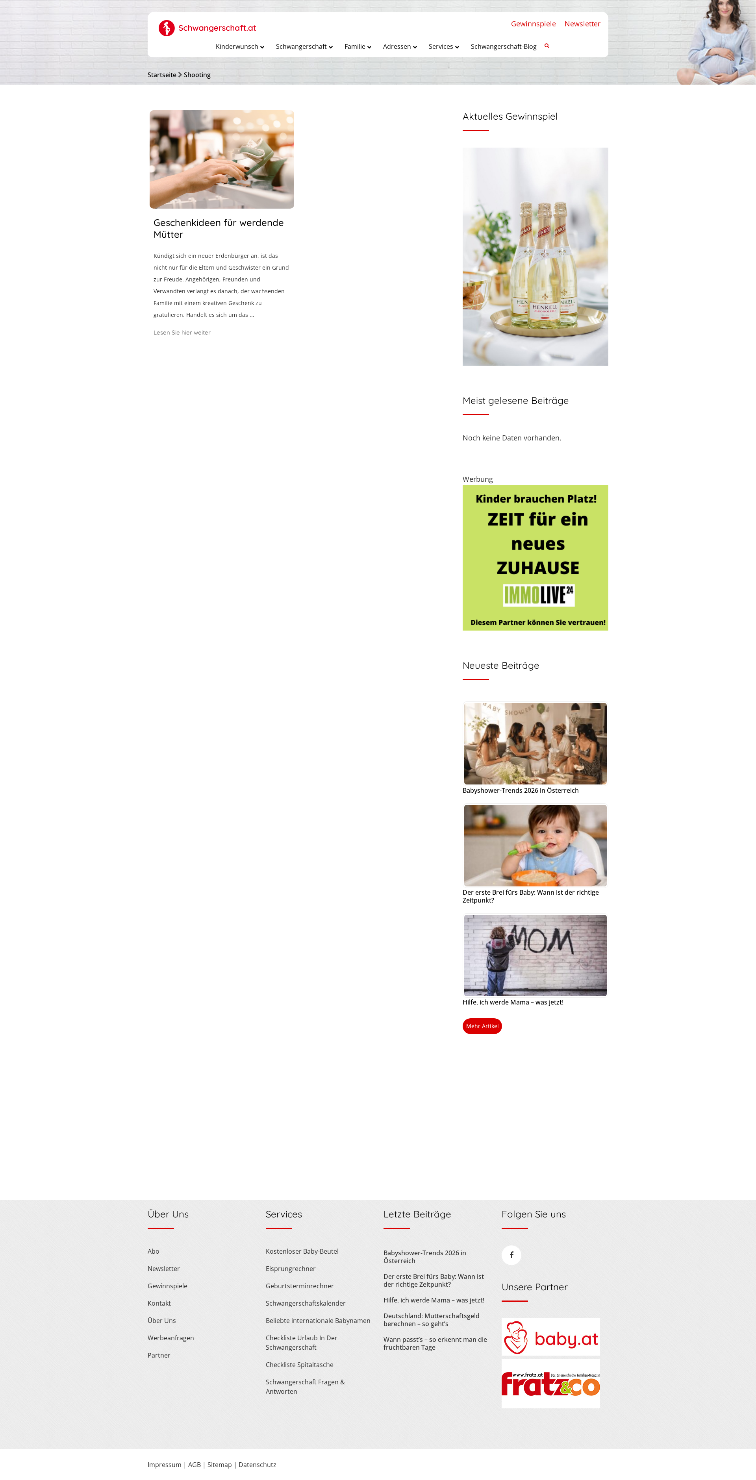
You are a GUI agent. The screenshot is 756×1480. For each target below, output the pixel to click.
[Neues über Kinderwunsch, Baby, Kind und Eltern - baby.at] (551, 1353)
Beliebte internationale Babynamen (318, 1320)
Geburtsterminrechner (300, 1286)
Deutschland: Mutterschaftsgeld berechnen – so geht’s (432, 1320)
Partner (159, 1355)
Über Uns (162, 1320)
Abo (153, 1251)
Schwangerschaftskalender (306, 1303)
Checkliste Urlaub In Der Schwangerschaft (301, 1343)
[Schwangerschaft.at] (207, 24)
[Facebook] (511, 1255)
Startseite (162, 74)
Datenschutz (257, 1464)
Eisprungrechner (291, 1268)
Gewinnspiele (533, 23)
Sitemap (220, 1464)
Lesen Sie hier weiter (182, 332)
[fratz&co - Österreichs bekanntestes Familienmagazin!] (551, 1406)
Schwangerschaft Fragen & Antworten (305, 1387)
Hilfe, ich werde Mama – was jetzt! (513, 1002)
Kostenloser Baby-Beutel (302, 1251)
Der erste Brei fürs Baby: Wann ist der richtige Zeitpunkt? (531, 896)
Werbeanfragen (171, 1338)
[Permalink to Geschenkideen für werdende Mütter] (222, 206)
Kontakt (159, 1303)
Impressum (165, 1464)
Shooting (197, 74)
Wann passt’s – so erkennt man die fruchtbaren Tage (435, 1343)
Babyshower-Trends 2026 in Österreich (521, 790)
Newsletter (582, 23)
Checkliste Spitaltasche (300, 1364)
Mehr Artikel (482, 1026)
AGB (194, 1464)
